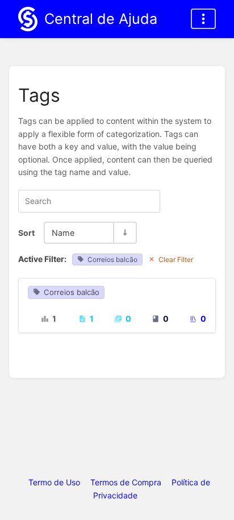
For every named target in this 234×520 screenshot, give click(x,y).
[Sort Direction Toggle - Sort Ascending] (124, 233)
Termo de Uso (54, 482)
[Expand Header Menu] (203, 19)
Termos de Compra (125, 482)
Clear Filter (175, 259)
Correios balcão (112, 259)
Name (63, 233)
